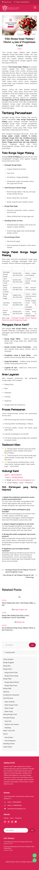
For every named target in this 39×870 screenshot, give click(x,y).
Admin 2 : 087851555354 (14, 477)
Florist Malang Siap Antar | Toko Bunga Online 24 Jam (18, 841)
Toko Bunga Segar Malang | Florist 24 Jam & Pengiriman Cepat (19, 42)
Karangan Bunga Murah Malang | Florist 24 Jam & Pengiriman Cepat (19, 319)
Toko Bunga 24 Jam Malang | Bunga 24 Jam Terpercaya (18, 576)
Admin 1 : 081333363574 (13, 475)
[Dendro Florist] (11, 9)
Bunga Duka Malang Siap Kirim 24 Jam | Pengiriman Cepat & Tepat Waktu (15, 616)
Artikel (19, 49)
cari (32, 645)
